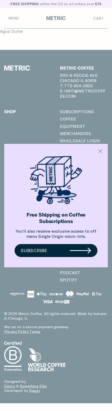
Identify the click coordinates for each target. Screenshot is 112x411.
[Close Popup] (100, 151)
